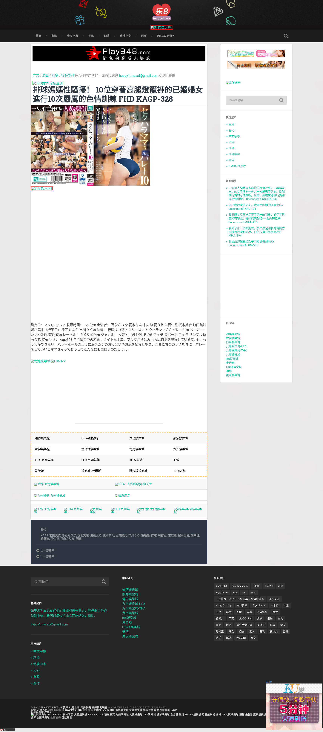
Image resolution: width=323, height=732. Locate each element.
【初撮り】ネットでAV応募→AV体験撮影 (240, 598)
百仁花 (54, 538)
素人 (252, 631)
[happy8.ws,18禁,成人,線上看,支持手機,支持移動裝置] (161, 11)
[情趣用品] (122, 496)
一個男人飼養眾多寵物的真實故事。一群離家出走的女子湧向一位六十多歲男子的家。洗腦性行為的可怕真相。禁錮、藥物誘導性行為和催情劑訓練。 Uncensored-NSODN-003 (257, 193)
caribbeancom (240, 585)
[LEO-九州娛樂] (120, 512)
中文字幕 (72, 35)
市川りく (134, 535)
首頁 (38, 35)
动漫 (107, 35)
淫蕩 (272, 624)
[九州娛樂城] (97, 512)
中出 (286, 605)
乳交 (228, 611)
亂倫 (239, 611)
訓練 (78, 538)
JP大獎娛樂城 (230, 714)
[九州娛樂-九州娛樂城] (49, 496)
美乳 (262, 631)
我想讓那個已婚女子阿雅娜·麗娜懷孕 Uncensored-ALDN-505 (251, 243)
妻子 (259, 618)
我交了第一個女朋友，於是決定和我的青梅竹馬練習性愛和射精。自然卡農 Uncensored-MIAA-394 (257, 232)
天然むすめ (245, 618)
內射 (275, 611)
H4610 (269, 585)
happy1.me (73, 709)
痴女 (241, 631)
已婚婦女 (121, 535)
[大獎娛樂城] (40, 361)
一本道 (275, 605)
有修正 (162, 535)
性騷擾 (145, 535)
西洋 (144, 35)
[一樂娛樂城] (58, 361)
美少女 (274, 631)
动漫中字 (125, 35)
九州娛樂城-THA (236, 350)
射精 (270, 618)
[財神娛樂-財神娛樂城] (189, 512)
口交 (231, 618)
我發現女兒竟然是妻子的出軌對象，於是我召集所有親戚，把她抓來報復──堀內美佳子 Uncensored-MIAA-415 (257, 218)
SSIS (253, 592)
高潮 (253, 637)
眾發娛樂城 (208, 714)
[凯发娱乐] (233, 82)
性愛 (218, 624)
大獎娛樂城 (136, 714)
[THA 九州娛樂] (73, 512)
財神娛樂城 (233, 338)
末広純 (172, 535)
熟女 (231, 631)
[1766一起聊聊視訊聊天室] (133, 484)
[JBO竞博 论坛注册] (48, 83)
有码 (54, 35)
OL (244, 592)
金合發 (230, 363)
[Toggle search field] (286, 36)
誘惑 (228, 637)
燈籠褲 (45, 538)
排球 (154, 535)
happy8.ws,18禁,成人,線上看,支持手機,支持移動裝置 (74, 707)
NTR (235, 592)
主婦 (218, 611)
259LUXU (221, 585)
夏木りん (108, 535)
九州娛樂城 (233, 354)
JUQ (280, 585)
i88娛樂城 (232, 358)
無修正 (220, 631)
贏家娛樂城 (233, 375)
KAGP (44, 535)
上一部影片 (48, 550)
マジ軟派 (242, 605)
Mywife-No (222, 592)
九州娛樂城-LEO (236, 346)
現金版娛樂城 (42, 717)
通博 (229, 371)
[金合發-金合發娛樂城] (152, 512)
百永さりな (67, 538)
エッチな (274, 598)
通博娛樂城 (233, 334)
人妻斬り (262, 611)
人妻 (249, 611)
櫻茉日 (195, 535)
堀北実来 (83, 535)
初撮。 (220, 618)
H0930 (256, 585)
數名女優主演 (244, 624)
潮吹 (283, 624)
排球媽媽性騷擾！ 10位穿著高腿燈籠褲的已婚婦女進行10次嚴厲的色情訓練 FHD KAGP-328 (118, 94)
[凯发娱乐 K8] (161, 27)
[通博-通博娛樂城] (46, 484)
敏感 (228, 624)
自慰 (285, 631)
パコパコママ (224, 605)
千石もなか (69, 535)
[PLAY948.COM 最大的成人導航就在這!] (119, 59)
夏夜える (95, 535)
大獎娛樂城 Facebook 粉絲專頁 (94, 714)
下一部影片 (48, 556)
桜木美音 (183, 535)
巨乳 (280, 618)
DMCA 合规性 (166, 35)
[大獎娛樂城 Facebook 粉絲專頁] (52, 714)
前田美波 (55, 535)
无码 (91, 35)
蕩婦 (218, 637)
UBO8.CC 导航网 (104, 709)
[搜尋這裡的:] (256, 100)
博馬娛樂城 (233, 342)
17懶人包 (42, 709)
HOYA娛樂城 (234, 367)
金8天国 (241, 637)
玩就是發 (67, 717)
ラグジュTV (259, 605)
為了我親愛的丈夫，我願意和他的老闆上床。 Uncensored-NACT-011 (257, 206)
